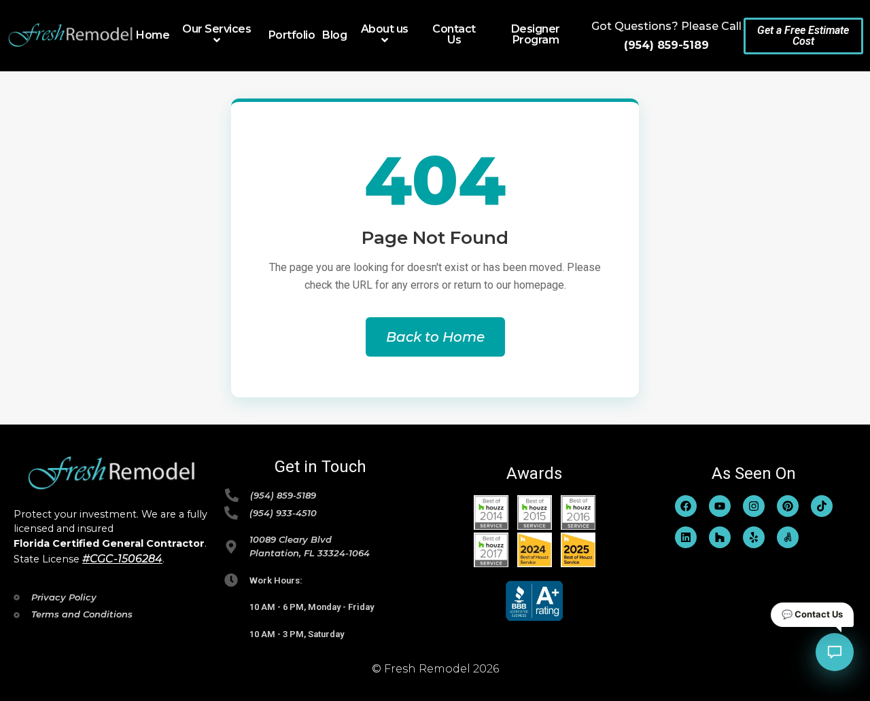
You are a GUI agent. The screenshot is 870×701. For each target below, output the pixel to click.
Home (152, 35)
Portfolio (291, 35)
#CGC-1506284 (122, 558)
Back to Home (435, 337)
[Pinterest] (788, 506)
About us (384, 29)
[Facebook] (686, 506)
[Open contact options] (835, 652)
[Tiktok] (822, 506)
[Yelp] (754, 537)
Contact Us (454, 35)
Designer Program (535, 35)
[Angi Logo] (788, 537)
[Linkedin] (686, 537)
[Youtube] (720, 506)
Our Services (216, 29)
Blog (334, 35)
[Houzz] (720, 537)
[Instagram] (754, 506)
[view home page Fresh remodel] (71, 35)
